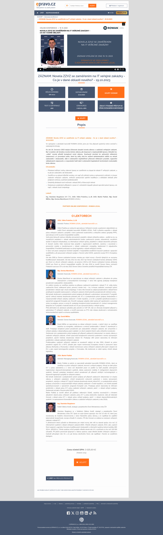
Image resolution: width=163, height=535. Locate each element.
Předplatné (121, 13)
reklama (61, 503)
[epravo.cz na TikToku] (90, 513)
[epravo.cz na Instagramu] (77, 513)
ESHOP (40, 17)
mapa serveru (47, 503)
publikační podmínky (88, 503)
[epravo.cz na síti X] (72, 513)
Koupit (82, 118)
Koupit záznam (111, 93)
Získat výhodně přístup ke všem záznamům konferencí (111, 107)
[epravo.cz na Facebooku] (68, 513)
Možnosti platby (55, 490)
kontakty (79, 503)
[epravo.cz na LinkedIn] (86, 513)
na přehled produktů (60, 478)
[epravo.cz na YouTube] (81, 513)
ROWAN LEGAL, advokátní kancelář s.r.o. (84, 223)
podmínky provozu (70, 503)
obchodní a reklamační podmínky (71, 490)
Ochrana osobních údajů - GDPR (75, 508)
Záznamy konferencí (51, 17)
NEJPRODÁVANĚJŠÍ (52, 13)
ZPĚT (42, 13)
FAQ (97, 503)
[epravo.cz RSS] (94, 513)
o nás (54, 503)
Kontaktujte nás (88, 490)
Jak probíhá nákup (43, 490)
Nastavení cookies (91, 508)
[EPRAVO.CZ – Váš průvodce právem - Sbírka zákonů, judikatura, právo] (45, 5)
